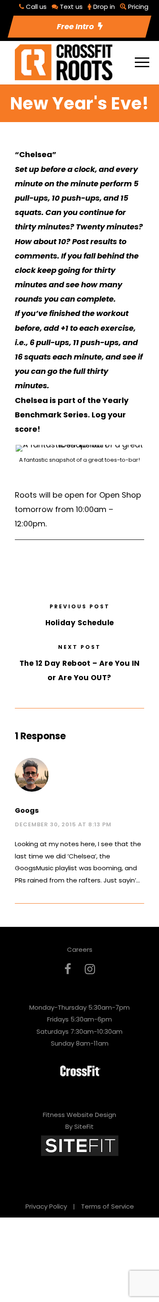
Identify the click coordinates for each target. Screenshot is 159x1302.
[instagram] (90, 969)
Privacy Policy (46, 1206)
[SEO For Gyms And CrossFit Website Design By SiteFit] (80, 1145)
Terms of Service (107, 1206)
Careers (79, 949)
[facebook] (67, 969)
